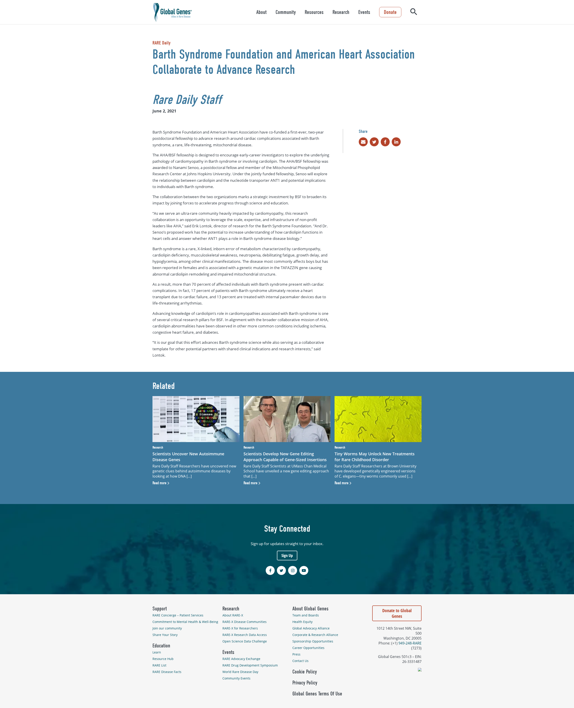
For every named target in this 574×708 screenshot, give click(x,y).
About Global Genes (310, 608)
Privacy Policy (304, 683)
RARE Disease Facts (166, 672)
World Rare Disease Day (240, 672)
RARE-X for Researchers (240, 628)
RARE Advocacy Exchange (241, 659)
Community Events (236, 678)
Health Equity (302, 622)
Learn (156, 652)
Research (341, 12)
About (261, 12)
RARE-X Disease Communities (244, 622)
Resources (314, 12)
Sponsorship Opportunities (312, 641)
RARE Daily (161, 43)
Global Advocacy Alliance (311, 628)
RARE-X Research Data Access (244, 635)
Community (286, 12)
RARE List (159, 665)
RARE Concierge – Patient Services (177, 615)
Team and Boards (305, 615)
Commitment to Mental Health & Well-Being (185, 622)
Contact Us (300, 661)
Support (159, 608)
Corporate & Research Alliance (315, 635)
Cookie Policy (304, 672)
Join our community (167, 628)
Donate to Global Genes (397, 613)
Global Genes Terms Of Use (317, 693)
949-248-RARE (410, 643)
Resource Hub (163, 659)
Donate (390, 12)
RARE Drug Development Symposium (250, 665)
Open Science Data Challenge (244, 641)
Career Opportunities (308, 648)
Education (161, 645)
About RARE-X (232, 615)
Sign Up (287, 555)
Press (296, 654)
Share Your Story (165, 635)
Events (364, 12)
